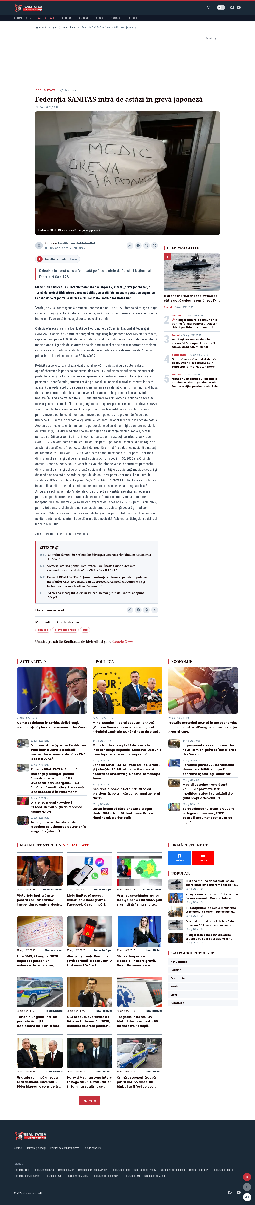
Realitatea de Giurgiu (77, 1175)
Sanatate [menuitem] (117, 17)
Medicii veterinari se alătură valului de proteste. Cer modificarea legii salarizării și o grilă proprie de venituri (208, 791)
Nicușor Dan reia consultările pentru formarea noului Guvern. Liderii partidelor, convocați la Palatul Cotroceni (195, 325)
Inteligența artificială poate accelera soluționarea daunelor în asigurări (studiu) (58, 826)
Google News (122, 641)
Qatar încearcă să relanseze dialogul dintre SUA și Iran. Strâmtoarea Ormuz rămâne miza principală (123, 813)
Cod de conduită (92, 1147)
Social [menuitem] (100, 17)
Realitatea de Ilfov (198, 1169)
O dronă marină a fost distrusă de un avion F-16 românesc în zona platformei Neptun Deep (194, 362)
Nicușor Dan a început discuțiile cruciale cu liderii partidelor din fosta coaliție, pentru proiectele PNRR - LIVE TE (195, 384)
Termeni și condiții (36, 1147)
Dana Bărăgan (103, 889)
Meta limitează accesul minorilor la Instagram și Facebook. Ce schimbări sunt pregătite (87, 902)
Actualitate (69, 27)
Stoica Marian (54, 950)
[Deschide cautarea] (209, 7)
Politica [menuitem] (66, 17)
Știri (55, 27)
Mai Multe (90, 1100)
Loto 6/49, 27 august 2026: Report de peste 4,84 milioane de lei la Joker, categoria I (38, 963)
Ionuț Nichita (154, 950)
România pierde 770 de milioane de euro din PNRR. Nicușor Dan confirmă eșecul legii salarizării (208, 769)
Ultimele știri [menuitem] (23, 17)
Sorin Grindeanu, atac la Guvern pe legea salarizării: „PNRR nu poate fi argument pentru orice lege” (208, 815)
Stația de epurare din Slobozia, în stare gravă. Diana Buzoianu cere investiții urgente (136, 963)
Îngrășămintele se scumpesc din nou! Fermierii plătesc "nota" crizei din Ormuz (210, 749)
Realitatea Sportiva (44, 1169)
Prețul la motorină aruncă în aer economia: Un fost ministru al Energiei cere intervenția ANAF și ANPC (202, 727)
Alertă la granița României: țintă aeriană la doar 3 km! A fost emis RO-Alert (89, 960)
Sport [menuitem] (133, 17)
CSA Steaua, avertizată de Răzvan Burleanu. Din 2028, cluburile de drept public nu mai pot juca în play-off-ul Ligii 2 (88, 1026)
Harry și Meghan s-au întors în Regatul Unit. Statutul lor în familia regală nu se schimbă (89, 1084)
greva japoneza (65, 630)
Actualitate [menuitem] (46, 17)
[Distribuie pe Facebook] (138, 245)
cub (85, 630)
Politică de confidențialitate (64, 1147)
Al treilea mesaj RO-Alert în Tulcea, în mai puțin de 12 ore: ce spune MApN (96, 595)
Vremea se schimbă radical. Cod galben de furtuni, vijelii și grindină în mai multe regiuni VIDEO (139, 902)
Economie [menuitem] (84, 17)
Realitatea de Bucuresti (173, 1169)
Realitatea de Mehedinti (77, 243)
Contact (18, 1147)
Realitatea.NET (21, 1169)
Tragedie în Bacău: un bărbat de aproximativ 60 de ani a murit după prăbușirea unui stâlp (137, 1024)
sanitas (43, 630)
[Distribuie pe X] (154, 245)
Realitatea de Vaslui (154, 1175)
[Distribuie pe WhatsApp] (146, 245)
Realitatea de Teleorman (105, 1175)
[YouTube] (239, 7)
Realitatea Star (66, 1169)
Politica (176, 315)
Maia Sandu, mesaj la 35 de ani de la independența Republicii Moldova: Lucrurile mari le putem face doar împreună (127, 749)
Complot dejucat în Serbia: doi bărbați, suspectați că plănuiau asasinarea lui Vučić (99, 557)
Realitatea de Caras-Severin (92, 1169)
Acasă (42, 27)
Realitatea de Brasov (145, 1169)
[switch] (221, 7)
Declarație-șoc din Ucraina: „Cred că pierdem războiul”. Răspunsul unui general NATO (126, 793)
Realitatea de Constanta (26, 1175)
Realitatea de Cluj (53, 1175)
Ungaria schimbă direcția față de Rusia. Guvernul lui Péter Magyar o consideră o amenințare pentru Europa (38, 1084)
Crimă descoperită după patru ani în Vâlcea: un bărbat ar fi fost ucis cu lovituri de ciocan (136, 1084)
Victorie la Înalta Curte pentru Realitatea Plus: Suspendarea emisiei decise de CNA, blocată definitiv (39, 902)
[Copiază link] (130, 245)
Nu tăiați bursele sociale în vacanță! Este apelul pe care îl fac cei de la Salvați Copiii (193, 343)
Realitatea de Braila (223, 1169)
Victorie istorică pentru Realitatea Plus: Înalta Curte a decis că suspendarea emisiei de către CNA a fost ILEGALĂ (91, 568)
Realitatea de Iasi (121, 1169)
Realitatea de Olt (131, 1175)
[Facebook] (232, 7)
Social (168, 307)
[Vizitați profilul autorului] (39, 245)
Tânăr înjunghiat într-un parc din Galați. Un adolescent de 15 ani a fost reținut (38, 1024)
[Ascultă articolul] (247, 1177)
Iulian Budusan (53, 889)
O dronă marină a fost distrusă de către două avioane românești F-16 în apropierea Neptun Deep (192, 300)
